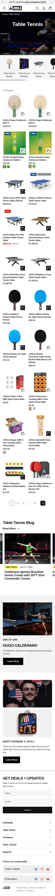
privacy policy (22, 888)
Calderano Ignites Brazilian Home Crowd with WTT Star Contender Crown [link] (25, 575)
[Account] (43, 8)
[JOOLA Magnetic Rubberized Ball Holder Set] (14, 469)
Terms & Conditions (38, 888)
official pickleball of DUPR (35, 2)
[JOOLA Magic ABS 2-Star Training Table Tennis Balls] (14, 426)
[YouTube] (48, 869)
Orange (30, 408)
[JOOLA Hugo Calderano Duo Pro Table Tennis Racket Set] (40, 469)
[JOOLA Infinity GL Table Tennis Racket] (14, 340)
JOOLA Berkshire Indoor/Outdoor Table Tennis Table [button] (39, 238)
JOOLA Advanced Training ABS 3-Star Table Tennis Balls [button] (38, 399)
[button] (4, 8)
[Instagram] (42, 869)
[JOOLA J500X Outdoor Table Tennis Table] (40, 183)
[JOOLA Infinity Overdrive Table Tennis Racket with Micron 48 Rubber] (40, 340)
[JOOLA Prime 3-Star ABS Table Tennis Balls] (14, 382)
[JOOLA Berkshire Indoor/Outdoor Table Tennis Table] (40, 220)
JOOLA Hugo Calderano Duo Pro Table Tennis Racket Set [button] (40, 486)
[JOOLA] (15, 8)
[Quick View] (22, 113)
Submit (27, 809)
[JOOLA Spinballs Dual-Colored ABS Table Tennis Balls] (40, 426)
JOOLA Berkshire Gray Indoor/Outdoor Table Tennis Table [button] (14, 277)
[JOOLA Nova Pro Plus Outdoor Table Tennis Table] (14, 220)
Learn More (13, 661)
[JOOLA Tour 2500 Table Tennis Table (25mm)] (14, 183)
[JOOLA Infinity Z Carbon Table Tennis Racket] (14, 300)
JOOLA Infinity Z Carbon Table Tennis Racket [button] (12, 317)
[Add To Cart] (22, 191)
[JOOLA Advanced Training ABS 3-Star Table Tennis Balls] (40, 382)
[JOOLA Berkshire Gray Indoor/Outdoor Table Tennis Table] (14, 260)
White (34, 408)
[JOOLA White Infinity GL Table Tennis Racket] (40, 300)
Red (8, 166)
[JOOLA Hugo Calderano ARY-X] (40, 106)
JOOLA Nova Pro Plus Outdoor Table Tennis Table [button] (13, 238)
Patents (20, 891)
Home (4, 14)
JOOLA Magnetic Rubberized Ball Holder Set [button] (14, 486)
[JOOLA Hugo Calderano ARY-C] (14, 106)
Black (4, 166)
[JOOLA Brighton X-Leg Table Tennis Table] (40, 260)
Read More (9, 528)
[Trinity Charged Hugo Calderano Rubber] (14, 143)
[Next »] (42, 503)
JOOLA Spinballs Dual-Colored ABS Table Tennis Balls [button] (40, 443)
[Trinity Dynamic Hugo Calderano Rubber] (40, 143)
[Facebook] (36, 869)
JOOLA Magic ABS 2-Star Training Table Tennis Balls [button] (13, 443)
